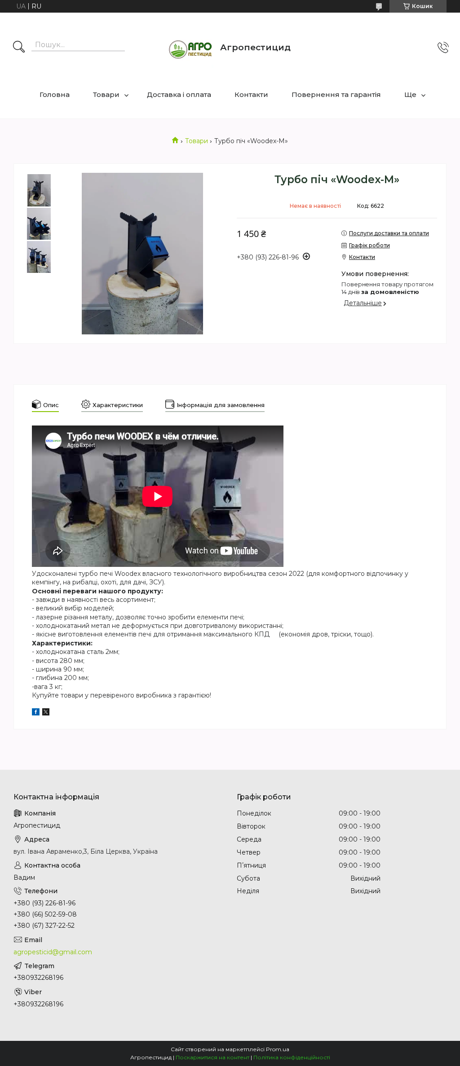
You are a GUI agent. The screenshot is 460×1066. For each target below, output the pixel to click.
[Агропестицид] (190, 47)
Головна (55, 94)
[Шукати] (19, 47)
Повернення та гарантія (336, 94)
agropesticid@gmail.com (52, 952)
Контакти (251, 94)
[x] (45, 713)
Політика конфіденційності (291, 1057)
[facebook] (36, 713)
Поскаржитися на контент (212, 1057)
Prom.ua (277, 1049)
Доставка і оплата (179, 94)
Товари (106, 94)
